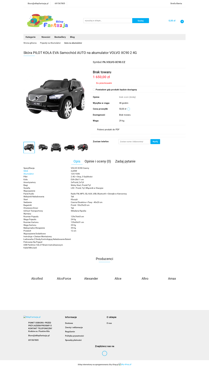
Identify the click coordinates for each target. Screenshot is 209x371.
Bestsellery (60, 37)
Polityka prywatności (74, 336)
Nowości (46, 37)
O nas (109, 323)
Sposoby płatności (73, 340)
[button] (71, 317)
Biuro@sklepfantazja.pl (39, 335)
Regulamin (70, 331)
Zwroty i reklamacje (74, 327)
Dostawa (69, 323)
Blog (72, 37)
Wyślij (155, 141)
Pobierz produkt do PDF (108, 129)
